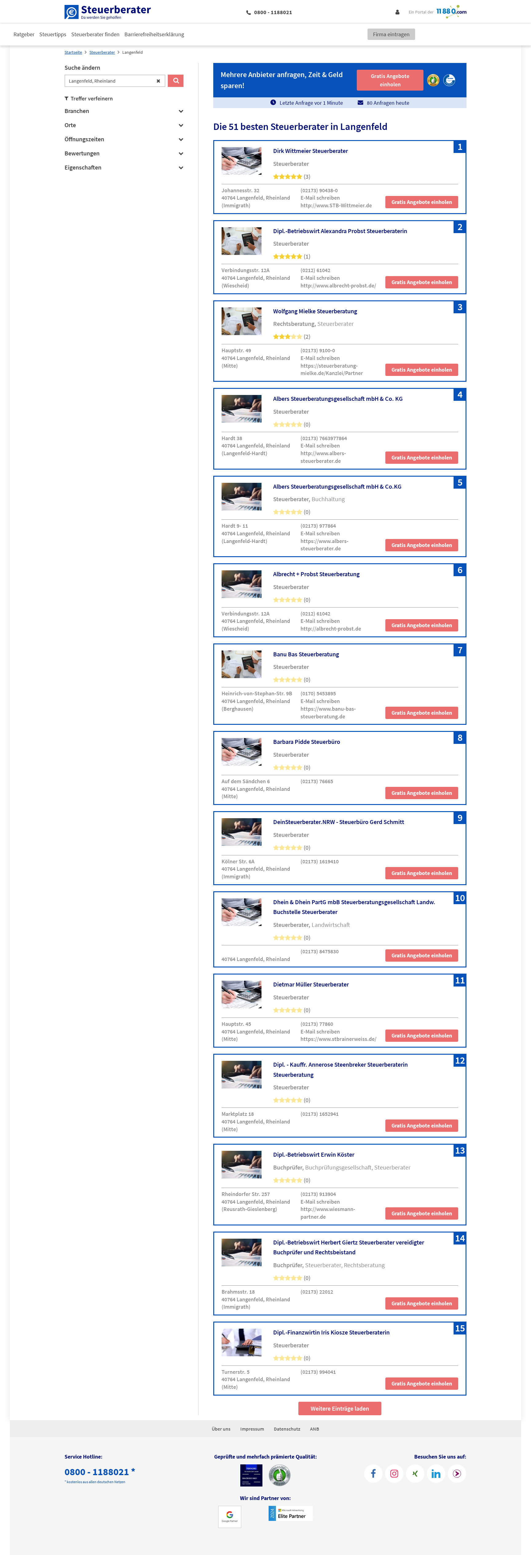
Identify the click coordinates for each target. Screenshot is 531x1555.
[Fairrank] (457, 1473)
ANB (314, 1429)
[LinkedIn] (436, 1473)
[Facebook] (373, 1473)
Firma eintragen (391, 34)
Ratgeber (24, 34)
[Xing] (415, 1473)
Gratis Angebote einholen (421, 201)
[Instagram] (394, 1473)
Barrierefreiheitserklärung (154, 34)
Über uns (221, 1429)
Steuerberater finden (95, 34)
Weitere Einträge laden (340, 1408)
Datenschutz (287, 1429)
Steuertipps (52, 34)
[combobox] (115, 81)
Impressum (252, 1429)
